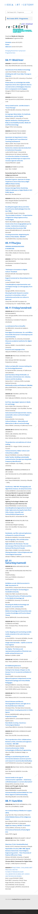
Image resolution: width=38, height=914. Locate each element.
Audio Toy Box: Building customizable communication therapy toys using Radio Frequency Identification (18, 459)
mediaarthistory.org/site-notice (21, 899)
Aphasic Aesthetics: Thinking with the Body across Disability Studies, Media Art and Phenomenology (18, 123)
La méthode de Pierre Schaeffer (15, 326)
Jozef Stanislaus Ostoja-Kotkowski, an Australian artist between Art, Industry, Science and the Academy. (18, 377)
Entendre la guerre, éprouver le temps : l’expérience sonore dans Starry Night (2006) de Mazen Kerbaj (17, 182)
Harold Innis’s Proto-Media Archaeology (17, 70)
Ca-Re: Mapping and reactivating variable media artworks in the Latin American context (18, 634)
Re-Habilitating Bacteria (13, 665)
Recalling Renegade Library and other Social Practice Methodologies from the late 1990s (17, 209)
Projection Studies (11, 716)
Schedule (8, 42)
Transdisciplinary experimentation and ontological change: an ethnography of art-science (19, 287)
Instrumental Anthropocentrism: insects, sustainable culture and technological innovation (18, 415)
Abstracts (8, 47)
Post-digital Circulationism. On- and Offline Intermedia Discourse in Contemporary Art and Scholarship (19, 335)
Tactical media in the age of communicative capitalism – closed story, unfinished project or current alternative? (18, 780)
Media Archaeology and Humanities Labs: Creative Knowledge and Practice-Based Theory (18, 613)
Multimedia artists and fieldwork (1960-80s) (18, 385)
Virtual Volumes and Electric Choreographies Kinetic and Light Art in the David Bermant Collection (17, 704)
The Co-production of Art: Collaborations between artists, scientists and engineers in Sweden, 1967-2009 (18, 742)
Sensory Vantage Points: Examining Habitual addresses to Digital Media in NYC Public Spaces (18, 190)
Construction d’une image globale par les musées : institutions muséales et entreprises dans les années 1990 (18, 226)
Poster (7, 44)
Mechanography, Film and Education (17, 539)
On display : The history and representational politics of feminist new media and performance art (18, 651)
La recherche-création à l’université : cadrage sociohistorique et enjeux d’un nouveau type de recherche (17, 159)
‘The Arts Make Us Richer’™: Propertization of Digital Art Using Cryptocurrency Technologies (18, 217)
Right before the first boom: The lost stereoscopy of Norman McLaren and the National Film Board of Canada (18, 546)
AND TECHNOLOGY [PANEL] (13, 876)
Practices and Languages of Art (15, 349)
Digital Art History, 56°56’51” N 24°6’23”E (17, 825)
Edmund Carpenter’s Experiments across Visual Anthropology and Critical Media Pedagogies (18, 681)
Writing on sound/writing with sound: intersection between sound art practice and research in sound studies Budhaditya (18, 759)
